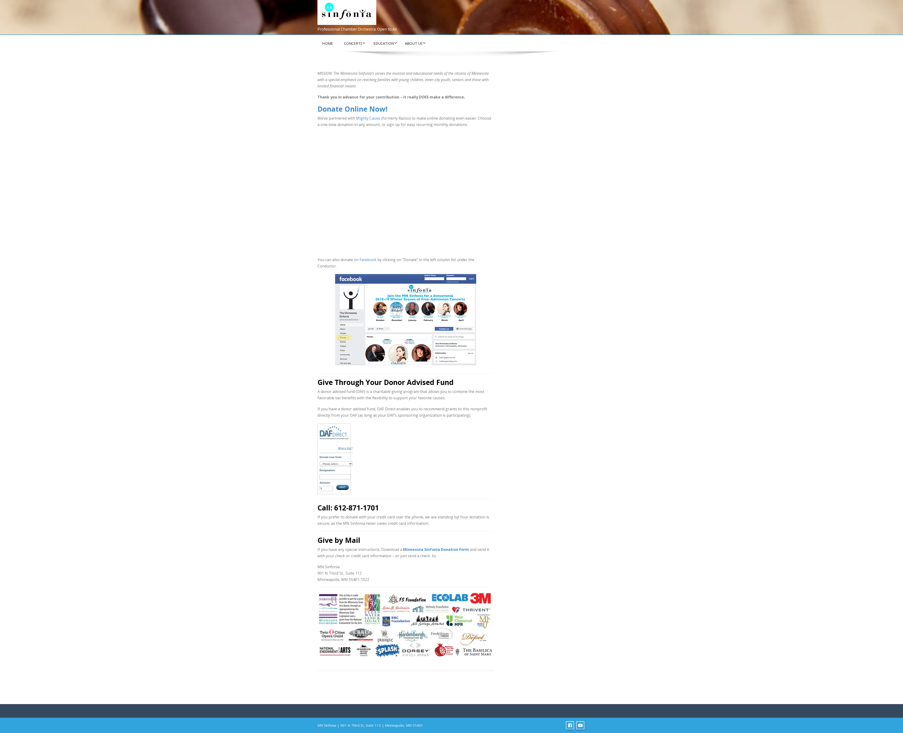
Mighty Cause (368, 118)
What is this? (345, 448)
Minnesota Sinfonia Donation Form (436, 549)
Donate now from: (331, 457)
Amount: (325, 482)
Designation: (328, 470)
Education (383, 43)
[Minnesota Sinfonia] (346, 11)
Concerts (353, 43)
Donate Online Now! (352, 109)
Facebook (368, 259)
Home (327, 43)
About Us (414, 43)
